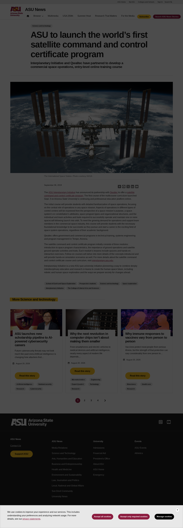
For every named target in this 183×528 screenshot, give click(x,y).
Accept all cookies (102, 516)
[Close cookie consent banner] (177, 510)
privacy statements (31, 519)
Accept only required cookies (134, 516)
